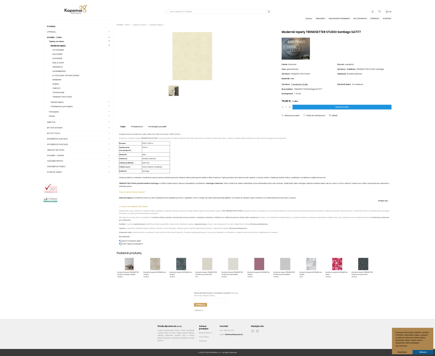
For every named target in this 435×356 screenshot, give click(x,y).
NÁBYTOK (51, 122)
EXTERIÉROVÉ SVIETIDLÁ (57, 144)
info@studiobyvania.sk (234, 334)
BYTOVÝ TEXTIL (53, 133)
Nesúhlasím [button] (402, 352)
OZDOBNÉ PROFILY (55, 161)
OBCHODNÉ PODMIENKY (339, 18)
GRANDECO (57, 67)
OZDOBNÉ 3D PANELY (56, 166)
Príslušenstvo (137, 126)
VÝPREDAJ (374, 18)
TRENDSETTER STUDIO (62, 97)
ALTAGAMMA (58, 50)
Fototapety (54, 111)
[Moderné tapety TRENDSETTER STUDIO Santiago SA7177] (192, 56)
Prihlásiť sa (200, 305)
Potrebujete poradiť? (157, 126)
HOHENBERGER (59, 71)
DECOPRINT (57, 54)
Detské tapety (57, 102)
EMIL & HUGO (58, 62)
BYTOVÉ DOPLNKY (55, 127)
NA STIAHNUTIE (360, 18)
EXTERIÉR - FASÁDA (55, 155)
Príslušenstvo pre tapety (62, 106)
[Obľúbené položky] (379, 11)
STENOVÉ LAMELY (54, 172)
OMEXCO (56, 88)
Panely (52, 116)
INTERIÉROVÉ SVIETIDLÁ (57, 139)
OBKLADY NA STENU (55, 150)
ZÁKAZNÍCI (320, 18)
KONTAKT (387, 18)
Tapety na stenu (56, 41)
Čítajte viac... (383, 201)
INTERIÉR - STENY (54, 37)
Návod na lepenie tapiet (131, 241)
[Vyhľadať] (166, 11)
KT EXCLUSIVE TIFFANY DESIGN (65, 75)
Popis (123, 126)
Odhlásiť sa (199, 310)
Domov (309, 18)
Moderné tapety (58, 45)
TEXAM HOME (58, 92)
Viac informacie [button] (401, 346)
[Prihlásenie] (372, 11)
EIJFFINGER (57, 58)
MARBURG (56, 79)
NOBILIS (55, 84)
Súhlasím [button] (423, 352)
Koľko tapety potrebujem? (132, 244)
